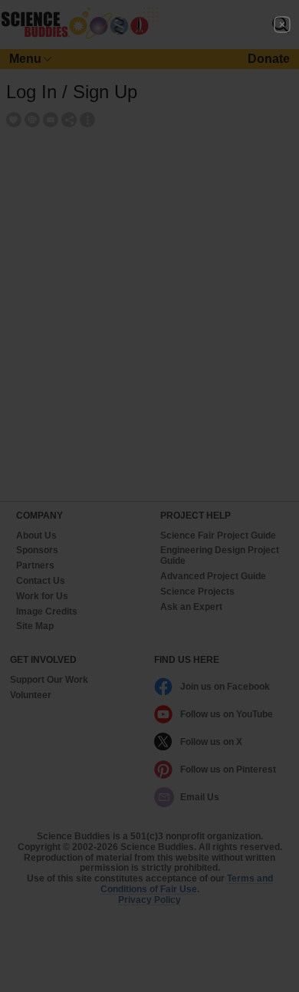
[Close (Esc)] (282, 24)
